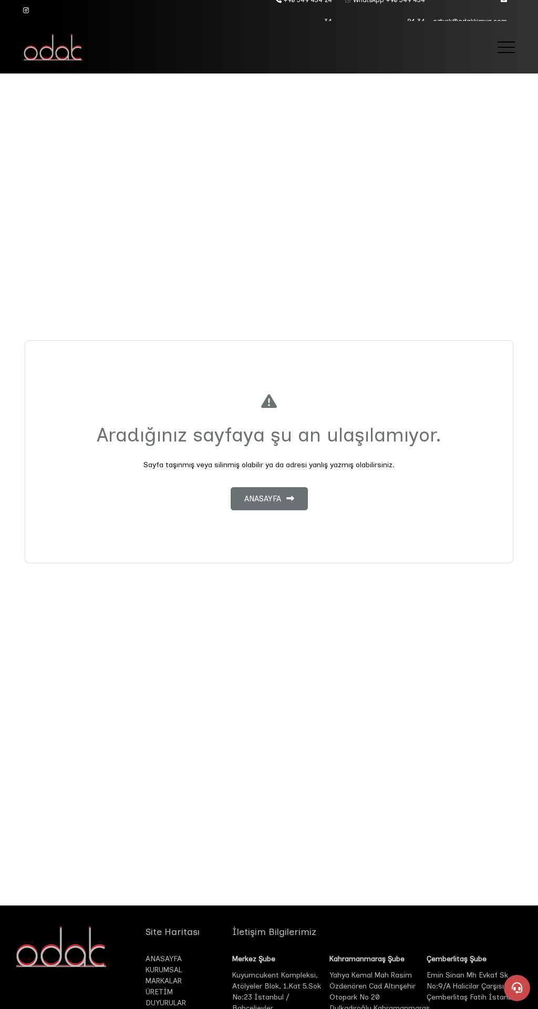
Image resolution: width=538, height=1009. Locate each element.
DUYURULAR (166, 1003)
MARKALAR (164, 980)
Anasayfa (262, 498)
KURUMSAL (164, 969)
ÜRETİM (159, 991)
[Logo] (60, 47)
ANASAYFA (164, 958)
